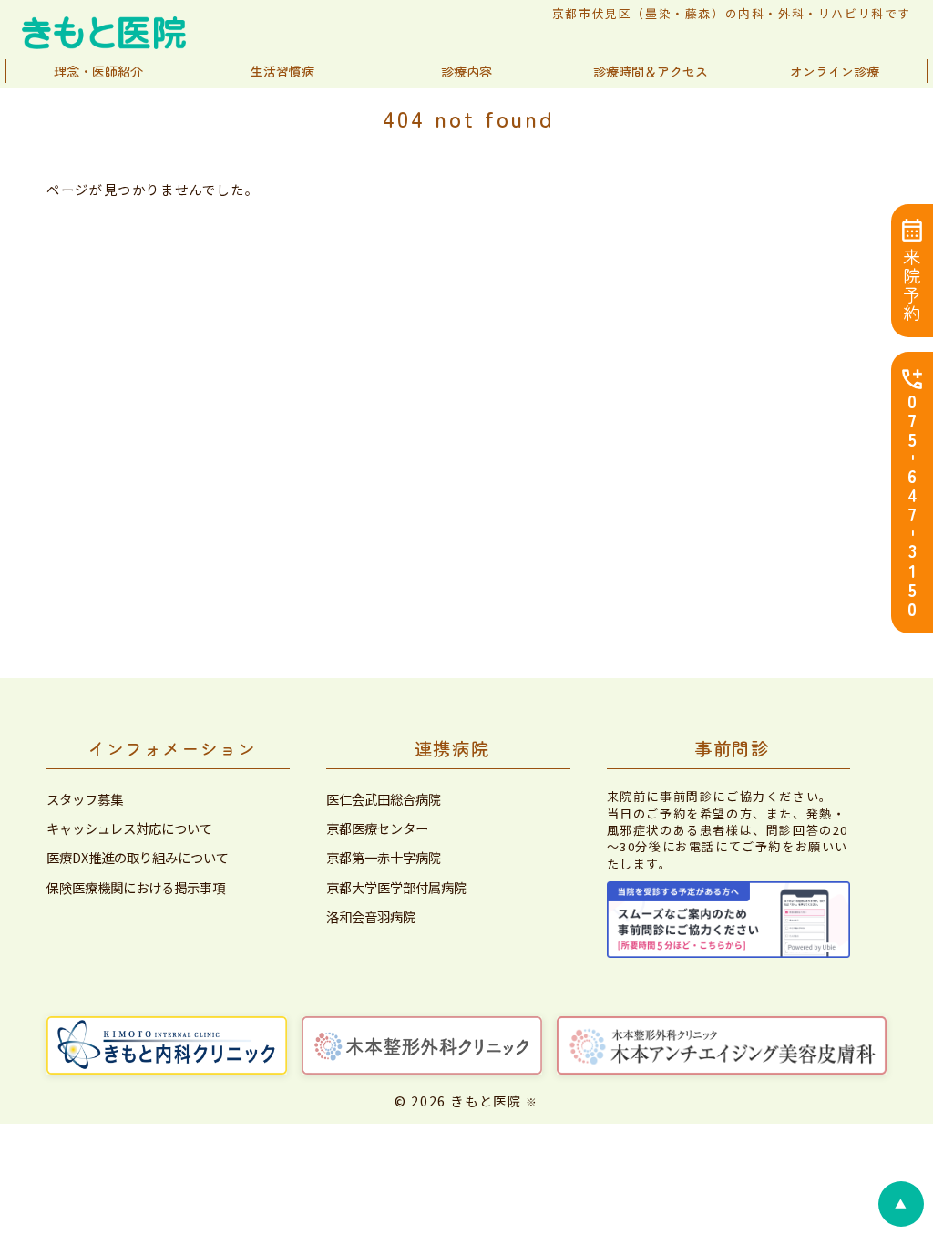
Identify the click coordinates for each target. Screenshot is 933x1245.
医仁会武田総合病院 (383, 799)
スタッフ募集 (84, 799)
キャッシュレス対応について (129, 828)
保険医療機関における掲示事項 (135, 888)
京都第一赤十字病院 (383, 858)
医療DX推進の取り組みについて (137, 858)
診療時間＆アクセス (650, 71)
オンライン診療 (834, 71)
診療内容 (466, 71)
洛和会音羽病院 (370, 917)
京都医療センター (377, 828)
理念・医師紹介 (98, 71)
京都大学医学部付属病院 (396, 888)
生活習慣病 (282, 71)
